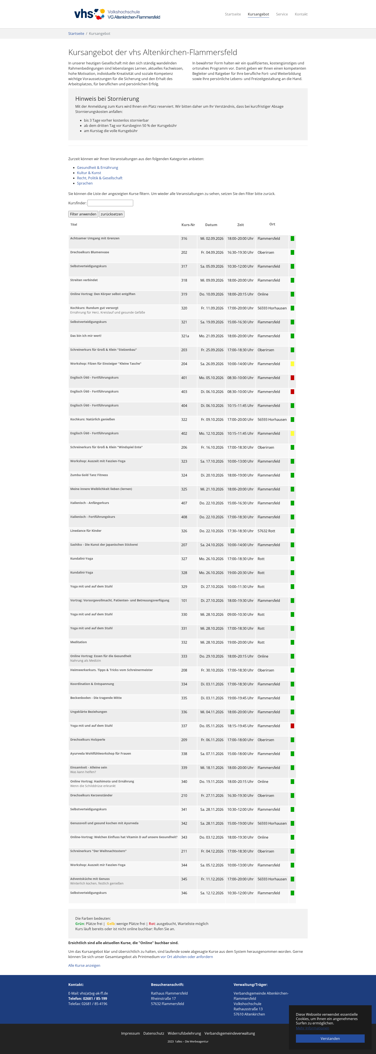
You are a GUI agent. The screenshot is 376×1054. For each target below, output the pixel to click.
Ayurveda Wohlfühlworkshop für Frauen (100, 753)
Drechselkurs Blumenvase (89, 252)
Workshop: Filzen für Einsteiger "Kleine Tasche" (105, 363)
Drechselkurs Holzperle (87, 739)
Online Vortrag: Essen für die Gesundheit (100, 656)
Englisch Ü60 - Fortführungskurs (94, 377)
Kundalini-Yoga (81, 558)
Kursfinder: (77, 203)
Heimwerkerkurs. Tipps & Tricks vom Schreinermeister (111, 670)
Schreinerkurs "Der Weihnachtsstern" (98, 851)
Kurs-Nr (188, 224)
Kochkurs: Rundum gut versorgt (94, 308)
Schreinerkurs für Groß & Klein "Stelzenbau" (103, 349)
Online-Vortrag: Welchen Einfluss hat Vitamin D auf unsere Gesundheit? (124, 837)
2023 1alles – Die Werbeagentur (188, 1041)
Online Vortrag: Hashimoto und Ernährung (102, 781)
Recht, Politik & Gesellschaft (100, 178)
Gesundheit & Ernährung (97, 167)
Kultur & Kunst (89, 172)
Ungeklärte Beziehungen (88, 712)
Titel (73, 224)
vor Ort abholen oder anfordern (187, 956)
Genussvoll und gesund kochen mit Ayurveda (104, 823)
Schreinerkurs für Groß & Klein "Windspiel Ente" (106, 447)
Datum (211, 224)
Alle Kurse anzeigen (84, 965)
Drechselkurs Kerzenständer (91, 795)
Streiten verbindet (84, 280)
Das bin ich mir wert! (85, 336)
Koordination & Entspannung (92, 684)
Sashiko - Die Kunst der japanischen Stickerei (104, 544)
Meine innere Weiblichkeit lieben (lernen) (101, 489)
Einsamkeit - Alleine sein (88, 767)
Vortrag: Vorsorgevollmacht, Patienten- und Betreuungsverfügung (119, 600)
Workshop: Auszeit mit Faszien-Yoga (97, 461)
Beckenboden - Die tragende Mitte (96, 698)
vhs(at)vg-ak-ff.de (94, 993)
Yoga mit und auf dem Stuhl (91, 586)
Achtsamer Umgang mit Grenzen (94, 238)
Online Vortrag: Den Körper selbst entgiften (102, 294)
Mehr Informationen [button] (312, 1028)
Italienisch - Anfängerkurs (89, 503)
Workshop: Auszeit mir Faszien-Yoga (97, 865)
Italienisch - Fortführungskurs (92, 517)
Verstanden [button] (330, 1038)
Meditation (78, 642)
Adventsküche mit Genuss (90, 879)
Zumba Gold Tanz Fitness (89, 475)
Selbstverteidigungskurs (88, 266)
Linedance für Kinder (85, 531)
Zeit (240, 224)
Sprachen (85, 183)
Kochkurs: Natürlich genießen (92, 419)
